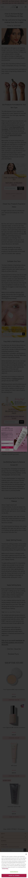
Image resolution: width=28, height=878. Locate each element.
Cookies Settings (14, 871)
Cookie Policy (5, 868)
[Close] (26, 854)
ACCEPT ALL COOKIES (14, 875)
